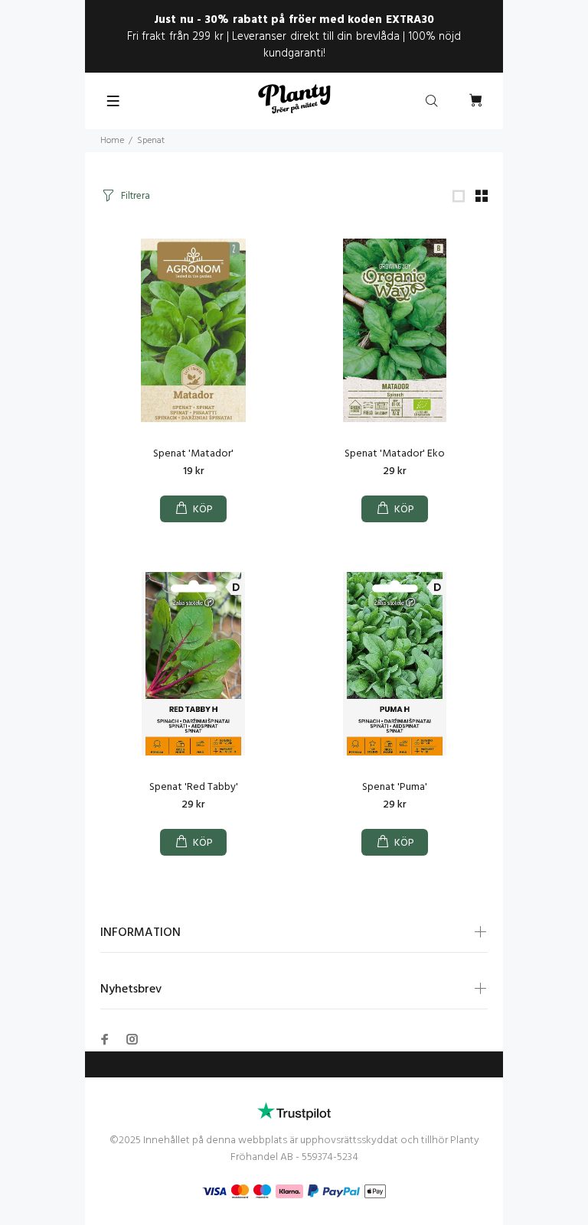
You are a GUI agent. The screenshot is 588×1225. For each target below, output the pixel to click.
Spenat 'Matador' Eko (395, 454)
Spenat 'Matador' (193, 454)
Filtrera (135, 196)
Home (112, 140)
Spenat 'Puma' (394, 787)
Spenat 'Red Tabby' (193, 787)
